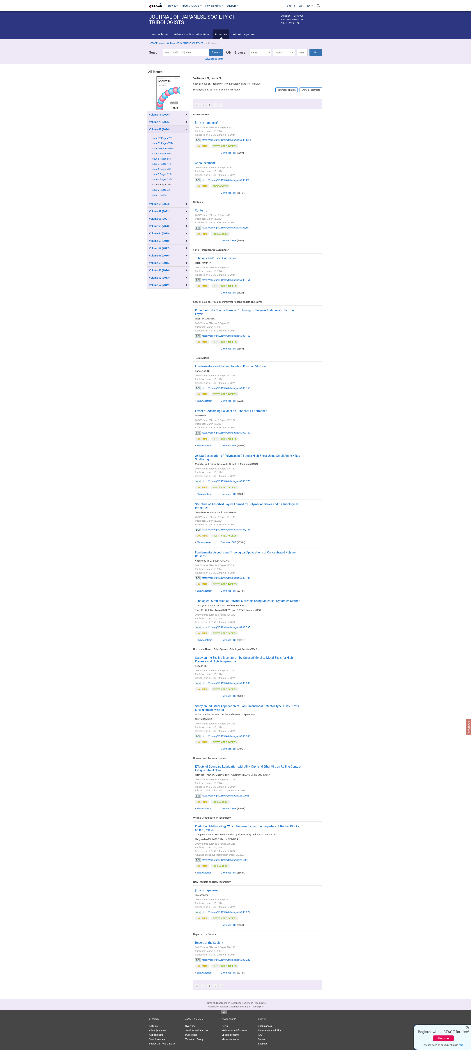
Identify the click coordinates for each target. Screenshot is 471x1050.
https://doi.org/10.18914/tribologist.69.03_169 (226, 432)
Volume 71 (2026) (159, 114)
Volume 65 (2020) (159, 226)
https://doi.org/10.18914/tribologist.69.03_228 (226, 959)
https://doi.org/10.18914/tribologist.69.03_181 (226, 529)
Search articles (157, 1039)
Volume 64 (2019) (159, 233)
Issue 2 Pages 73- (161, 189)
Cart (301, 5)
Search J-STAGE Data (161, 1043)
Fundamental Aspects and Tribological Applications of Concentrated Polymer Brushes (245, 554)
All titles (153, 1026)
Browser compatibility (269, 1030)
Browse (171, 5)
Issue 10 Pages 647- (162, 148)
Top (224, 1012)
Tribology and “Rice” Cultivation (216, 258)
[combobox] (260, 52)
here (461, 1044)
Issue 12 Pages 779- (162, 138)
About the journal (244, 34)
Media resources (230, 1039)
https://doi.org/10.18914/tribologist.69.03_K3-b (226, 180)
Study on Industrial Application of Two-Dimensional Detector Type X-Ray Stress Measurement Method (247, 708)
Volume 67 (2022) (159, 211)
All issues (221, 34)
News (225, 1026)
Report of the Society (209, 943)
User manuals (265, 1026)
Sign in (291, 5)
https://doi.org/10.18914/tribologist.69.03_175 (226, 481)
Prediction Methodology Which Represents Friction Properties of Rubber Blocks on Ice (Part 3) (247, 828)
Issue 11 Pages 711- (162, 143)
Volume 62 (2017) (159, 248)
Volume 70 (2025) (159, 122)
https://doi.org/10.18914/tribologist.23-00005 (225, 795)
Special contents (231, 1034)
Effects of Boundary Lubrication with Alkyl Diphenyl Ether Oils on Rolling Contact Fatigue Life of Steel (248, 768)
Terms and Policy (194, 1039)
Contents (201, 210)
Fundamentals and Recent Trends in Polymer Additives (231, 366)
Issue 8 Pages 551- (162, 158)
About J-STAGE (191, 5)
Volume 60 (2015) (159, 263)
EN (309, 5)
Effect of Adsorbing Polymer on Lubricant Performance (231, 411)
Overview (190, 1026)
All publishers (156, 1034)
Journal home (159, 34)
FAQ (260, 1034)
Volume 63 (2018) (159, 240)
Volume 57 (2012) (159, 285)
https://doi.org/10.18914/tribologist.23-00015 (225, 860)
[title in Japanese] (206, 123)
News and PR (213, 5)
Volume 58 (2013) (159, 277)
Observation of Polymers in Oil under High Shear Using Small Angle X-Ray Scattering (247, 457)
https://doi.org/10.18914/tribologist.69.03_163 (226, 388)
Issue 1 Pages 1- (160, 195)
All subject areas (158, 1030)
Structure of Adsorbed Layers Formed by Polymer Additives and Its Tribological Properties (246, 506)
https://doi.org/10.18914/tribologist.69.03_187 (226, 577)
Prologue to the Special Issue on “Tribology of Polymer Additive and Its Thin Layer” (244, 312)
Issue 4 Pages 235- (162, 179)
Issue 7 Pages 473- (162, 163)
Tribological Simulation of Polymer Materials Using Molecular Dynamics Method (247, 601)
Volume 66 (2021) (159, 218)
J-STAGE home (156, 43)
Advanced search (214, 58)
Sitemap (262, 1043)
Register (443, 1038)
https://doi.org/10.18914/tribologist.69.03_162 (226, 335)
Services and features (196, 1030)
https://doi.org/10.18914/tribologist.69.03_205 (226, 736)
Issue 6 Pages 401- (162, 169)
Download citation (286, 89)
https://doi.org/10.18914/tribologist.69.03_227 (226, 912)
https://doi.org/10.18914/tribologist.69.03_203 (226, 683)
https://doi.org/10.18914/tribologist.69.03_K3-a (226, 139)
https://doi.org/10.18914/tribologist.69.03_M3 (225, 227)
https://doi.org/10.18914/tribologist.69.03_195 (226, 627)
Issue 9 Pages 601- (162, 153)
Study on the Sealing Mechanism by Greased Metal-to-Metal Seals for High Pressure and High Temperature (244, 659)
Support (232, 5)
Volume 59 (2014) (159, 270)
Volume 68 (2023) (159, 204)
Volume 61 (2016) (159, 255)
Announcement (205, 163)
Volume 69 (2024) (159, 129)
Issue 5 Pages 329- (162, 174)
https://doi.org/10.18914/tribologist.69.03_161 (226, 280)
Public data (191, 1034)
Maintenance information (235, 1030)
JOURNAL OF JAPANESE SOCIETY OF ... (186, 43)
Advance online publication (191, 34)
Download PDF (228, 152)
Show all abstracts (311, 89)
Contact (262, 1039)
